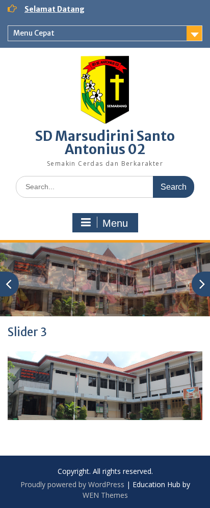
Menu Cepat (34, 33)
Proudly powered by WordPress (72, 484)
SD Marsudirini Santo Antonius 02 (105, 143)
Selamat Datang (54, 9)
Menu (115, 223)
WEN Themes (105, 495)
